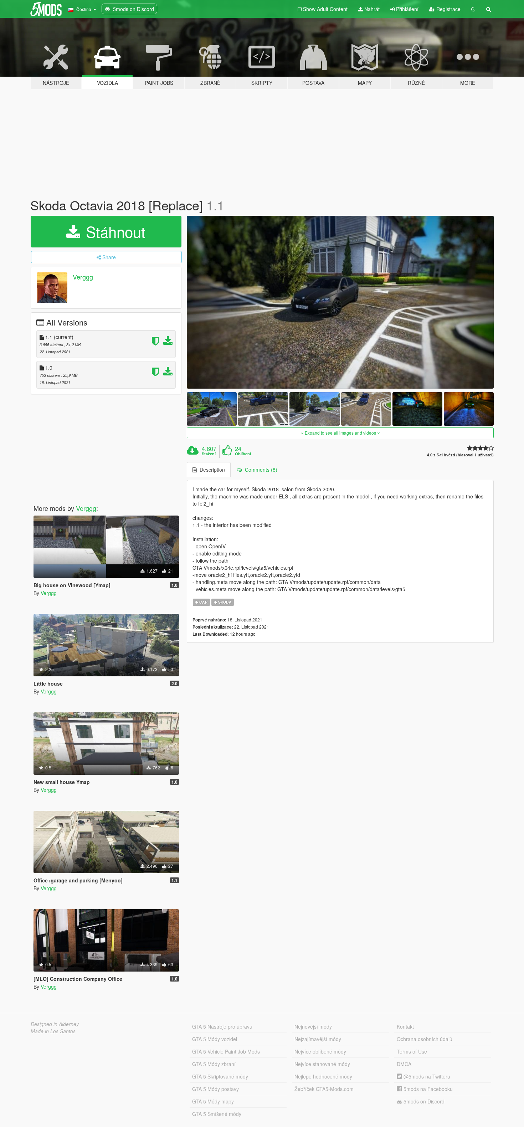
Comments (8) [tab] (259, 469)
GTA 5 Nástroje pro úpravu (222, 1026)
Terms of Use (412, 1051)
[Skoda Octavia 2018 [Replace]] (340, 302)
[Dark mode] (473, 9)
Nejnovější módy (313, 1026)
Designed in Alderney (55, 1024)
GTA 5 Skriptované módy (220, 1076)
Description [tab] (211, 469)
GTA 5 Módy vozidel (214, 1039)
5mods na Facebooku (427, 1088)
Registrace (448, 8)
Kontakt (405, 1026)
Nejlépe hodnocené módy (323, 1076)
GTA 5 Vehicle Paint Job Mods (226, 1051)
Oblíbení (243, 454)
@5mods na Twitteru (426, 1076)
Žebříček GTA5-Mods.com (324, 1088)
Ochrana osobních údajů (424, 1039)
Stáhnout (113, 231)
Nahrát (371, 8)
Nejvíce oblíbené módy (320, 1051)
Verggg (83, 276)
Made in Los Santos (53, 1031)
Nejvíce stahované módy (322, 1063)
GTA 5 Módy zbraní (214, 1063)
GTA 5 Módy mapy (213, 1101)
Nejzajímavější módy (317, 1039)
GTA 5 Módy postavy (215, 1088)
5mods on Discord (423, 1101)
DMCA (404, 1063)
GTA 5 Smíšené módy (216, 1113)
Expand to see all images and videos (340, 433)
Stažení (209, 454)
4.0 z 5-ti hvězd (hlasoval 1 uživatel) (460, 455)
